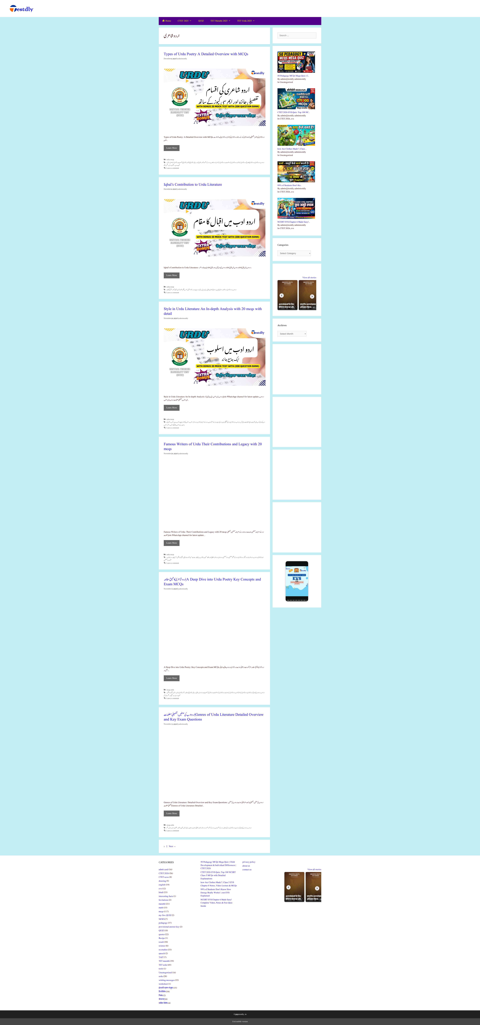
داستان (190, 828)
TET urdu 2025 (244, 21)
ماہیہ (176, 165)
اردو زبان (237, 828)
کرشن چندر (174, 557)
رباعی (195, 162)
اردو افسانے (250, 557)
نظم (167, 165)
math (161, 907)
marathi (162, 904)
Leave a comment (172, 168)
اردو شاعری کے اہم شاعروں (241, 692)
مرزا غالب (169, 557)
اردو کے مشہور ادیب (212, 422)
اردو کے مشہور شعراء (209, 828)
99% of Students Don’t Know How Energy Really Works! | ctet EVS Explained (216, 892)
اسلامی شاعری (212, 289)
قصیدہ (178, 165)
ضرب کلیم (184, 289)
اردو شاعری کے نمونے (220, 162)
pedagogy (163, 923)
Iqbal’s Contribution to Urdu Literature (193, 184)
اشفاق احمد (212, 557)
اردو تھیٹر (245, 557)
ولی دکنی (165, 695)
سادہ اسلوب (178, 425)
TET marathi (164, 961)
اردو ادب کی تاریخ (256, 692)
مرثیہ (169, 165)
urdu (168, 159)
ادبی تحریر (242, 422)
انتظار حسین (206, 557)
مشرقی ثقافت (169, 289)
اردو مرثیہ (200, 692)
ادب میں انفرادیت (255, 422)
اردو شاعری (257, 162)
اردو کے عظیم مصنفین (233, 557)
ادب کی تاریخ (262, 422)
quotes (162, 934)
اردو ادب (262, 162)
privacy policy (248, 862)
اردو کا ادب (212, 162)
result (161, 942)
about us (246, 865)
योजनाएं (161, 999)
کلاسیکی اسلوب (173, 425)
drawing (162, 881)
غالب (177, 692)
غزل (168, 162)
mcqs (172, 159)
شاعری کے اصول (173, 162)
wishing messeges (167, 980)
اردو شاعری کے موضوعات (230, 162)
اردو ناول (220, 557)
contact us (247, 869)
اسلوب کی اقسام (185, 422)
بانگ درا (199, 289)
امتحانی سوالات (195, 828)
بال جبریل (204, 289)
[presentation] (282, 295)
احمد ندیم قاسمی (261, 557)
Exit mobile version (240, 1021)
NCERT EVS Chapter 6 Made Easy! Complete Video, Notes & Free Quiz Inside (216, 903)
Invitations (163, 900)
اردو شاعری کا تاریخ (250, 162)
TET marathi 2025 (219, 21)
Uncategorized (165, 972)
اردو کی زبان (219, 422)
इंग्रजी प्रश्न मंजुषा (166, 987)
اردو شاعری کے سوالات (230, 692)
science (162, 945)
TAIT (161, 957)
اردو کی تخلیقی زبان (226, 422)
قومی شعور (174, 289)
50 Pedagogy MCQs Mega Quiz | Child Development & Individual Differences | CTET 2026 (218, 865)
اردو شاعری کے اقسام (241, 162)
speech (162, 953)
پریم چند (197, 557)
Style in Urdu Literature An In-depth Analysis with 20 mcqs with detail (213, 311)
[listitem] (288, 295)
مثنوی (173, 165)
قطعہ (179, 828)
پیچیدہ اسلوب (179, 422)
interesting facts (166, 896)
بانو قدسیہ (202, 557)
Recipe (162, 938)
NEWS (162, 919)
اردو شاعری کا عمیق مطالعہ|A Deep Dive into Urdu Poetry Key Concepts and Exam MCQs (212, 582)
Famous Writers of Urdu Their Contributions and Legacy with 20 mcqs (213, 447)
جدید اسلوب (173, 422)
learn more (171, 148)
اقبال (208, 289)
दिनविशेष (162, 991)
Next (172, 846)
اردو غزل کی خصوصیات (208, 692)
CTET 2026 (164, 873)
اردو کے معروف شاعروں (202, 422)
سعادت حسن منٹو (191, 557)
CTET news (164, 877)
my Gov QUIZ (165, 915)
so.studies (163, 949)
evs (160, 888)
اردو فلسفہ (224, 289)
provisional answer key (169, 926)
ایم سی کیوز (199, 162)
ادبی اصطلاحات (248, 422)
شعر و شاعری (181, 692)
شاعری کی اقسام (190, 162)
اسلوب (191, 422)
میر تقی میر (172, 695)
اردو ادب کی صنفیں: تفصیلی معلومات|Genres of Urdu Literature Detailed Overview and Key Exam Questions (214, 717)
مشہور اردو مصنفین (168, 560)
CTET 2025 (183, 21)
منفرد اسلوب (166, 425)
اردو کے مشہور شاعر (206, 162)
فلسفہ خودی (179, 289)
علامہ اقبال (185, 557)
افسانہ (200, 828)
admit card (163, 869)
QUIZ (201, 21)
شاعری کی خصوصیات (182, 162)
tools (161, 968)
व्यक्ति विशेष (163, 1003)
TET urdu (163, 965)
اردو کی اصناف (226, 828)
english (162, 884)
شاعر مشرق (190, 289)
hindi (161, 892)
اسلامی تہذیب (219, 289)
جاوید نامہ (195, 289)
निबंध (161, 995)
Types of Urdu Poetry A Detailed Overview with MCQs (206, 54)
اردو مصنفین (225, 557)
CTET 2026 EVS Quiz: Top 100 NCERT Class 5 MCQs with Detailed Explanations (218, 875)
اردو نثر (194, 422)
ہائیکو (165, 165)
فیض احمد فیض (180, 557)
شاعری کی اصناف (188, 692)
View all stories (309, 277)
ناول (170, 828)
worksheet (163, 984)
